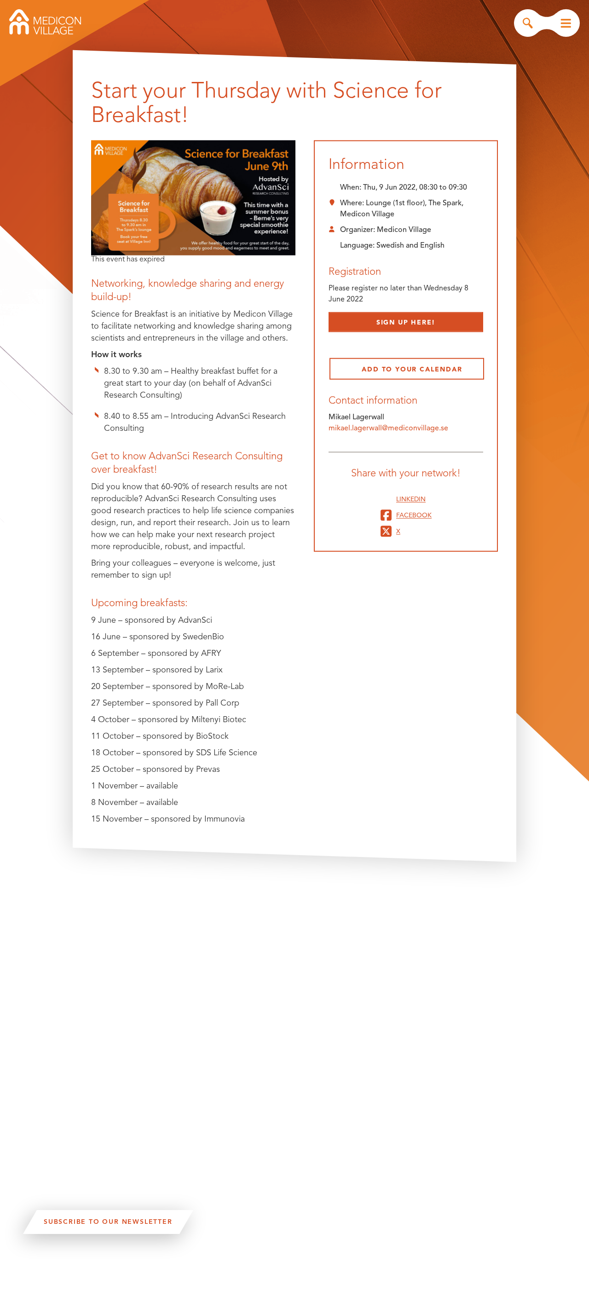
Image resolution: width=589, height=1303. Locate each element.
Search (528, 23)
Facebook (414, 515)
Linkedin (411, 499)
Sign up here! (405, 322)
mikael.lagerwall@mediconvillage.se (388, 427)
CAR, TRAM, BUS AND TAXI (115, 1279)
